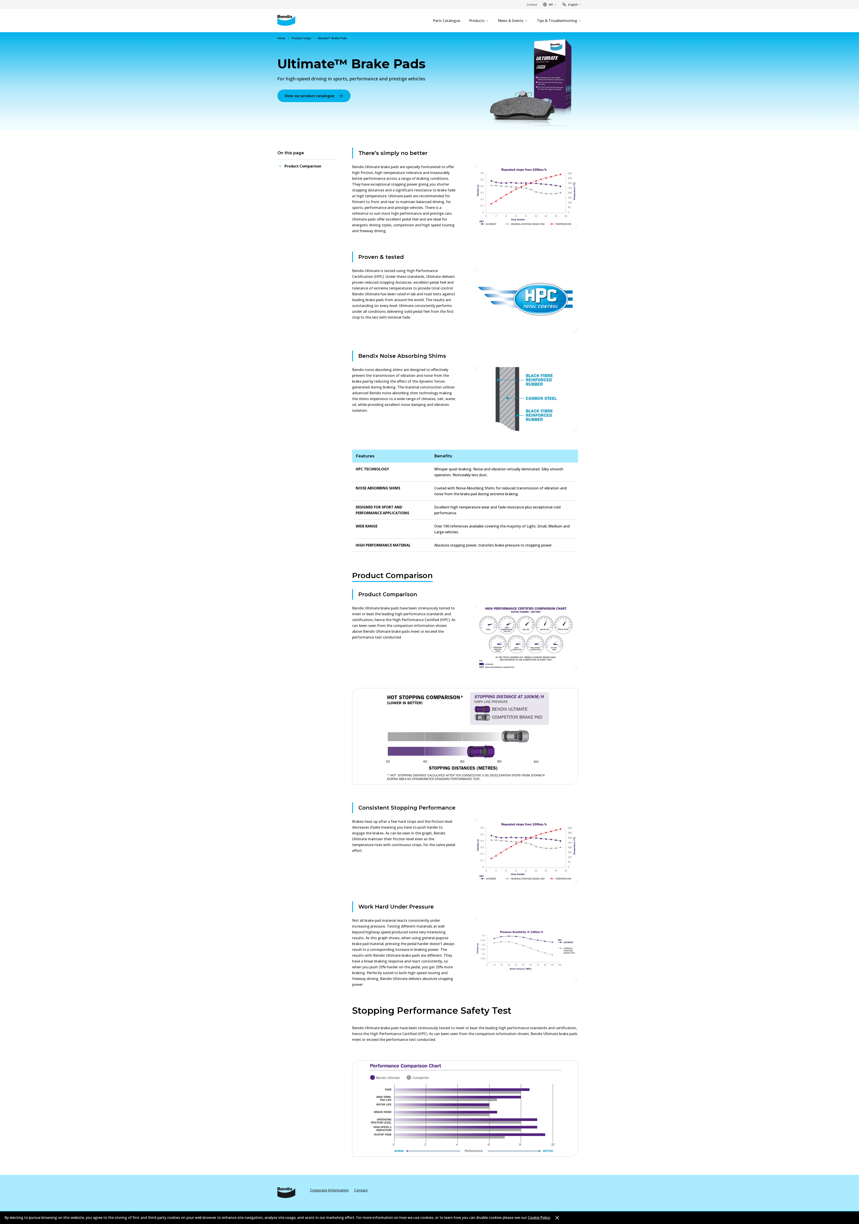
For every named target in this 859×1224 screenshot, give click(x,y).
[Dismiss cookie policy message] (557, 1217)
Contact (532, 4)
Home (281, 38)
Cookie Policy (539, 1217)
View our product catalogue (309, 95)
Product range (301, 38)
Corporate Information (329, 1190)
